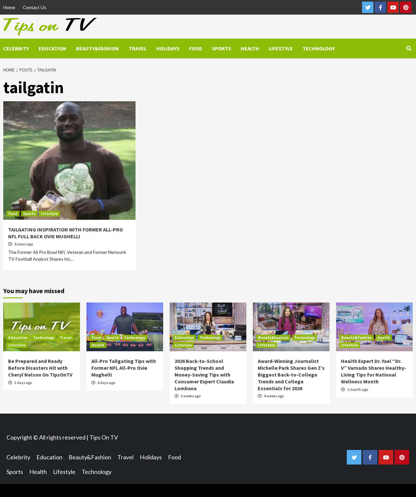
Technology (319, 48)
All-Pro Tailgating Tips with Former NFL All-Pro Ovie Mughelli (123, 368)
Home (9, 7)
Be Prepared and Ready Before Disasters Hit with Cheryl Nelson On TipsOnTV (40, 368)
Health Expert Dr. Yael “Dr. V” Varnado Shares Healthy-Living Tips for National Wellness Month (373, 371)
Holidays (167, 48)
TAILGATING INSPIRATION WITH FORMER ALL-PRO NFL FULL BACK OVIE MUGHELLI (65, 233)
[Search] (409, 48)
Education (52, 48)
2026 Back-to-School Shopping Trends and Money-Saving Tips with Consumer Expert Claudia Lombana (204, 374)
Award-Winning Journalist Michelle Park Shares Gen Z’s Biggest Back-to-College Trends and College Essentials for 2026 (291, 374)
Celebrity (16, 48)
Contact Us (34, 7)
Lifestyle (281, 48)
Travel (138, 48)
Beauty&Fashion (97, 48)
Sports (221, 48)
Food (195, 48)
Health (250, 48)
